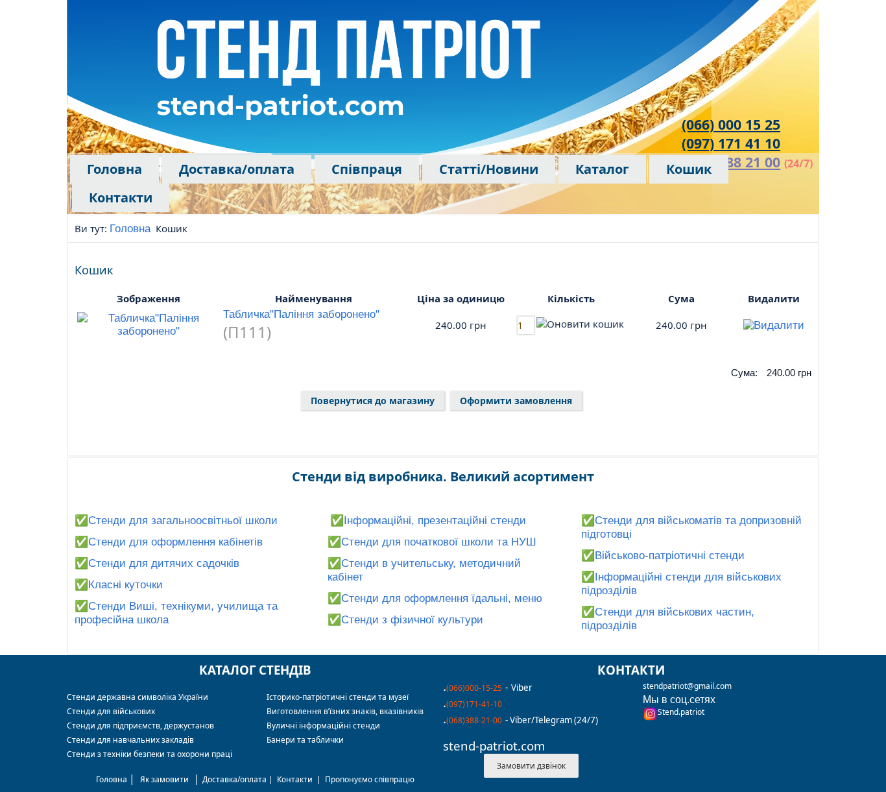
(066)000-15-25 (474, 687)
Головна (114, 169)
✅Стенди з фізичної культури (405, 620)
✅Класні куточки (119, 585)
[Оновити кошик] (580, 323)
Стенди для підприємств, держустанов (140, 725)
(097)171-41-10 (474, 704)
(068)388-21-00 (474, 720)
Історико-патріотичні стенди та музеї (338, 696)
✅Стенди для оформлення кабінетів (169, 542)
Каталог (602, 169)
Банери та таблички (305, 739)
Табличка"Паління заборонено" (301, 314)
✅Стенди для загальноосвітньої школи (176, 520)
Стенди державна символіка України (137, 696)
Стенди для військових (111, 711)
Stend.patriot (681, 711)
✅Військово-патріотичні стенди (663, 555)
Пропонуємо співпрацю (369, 779)
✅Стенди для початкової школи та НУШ (432, 542)
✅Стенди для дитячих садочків (157, 563)
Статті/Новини (488, 169)
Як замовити (164, 779)
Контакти (120, 197)
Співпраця (366, 169)
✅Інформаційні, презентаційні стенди (428, 520)
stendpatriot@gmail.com (687, 685)
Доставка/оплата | (239, 779)
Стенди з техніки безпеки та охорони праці (149, 754)
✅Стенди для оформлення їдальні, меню (435, 598)
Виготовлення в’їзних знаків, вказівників (345, 711)
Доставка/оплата (236, 169)
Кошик (689, 169)
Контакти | (301, 779)
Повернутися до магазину (373, 400)
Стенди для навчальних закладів (130, 739)
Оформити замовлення (516, 400)
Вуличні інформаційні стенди (323, 725)
